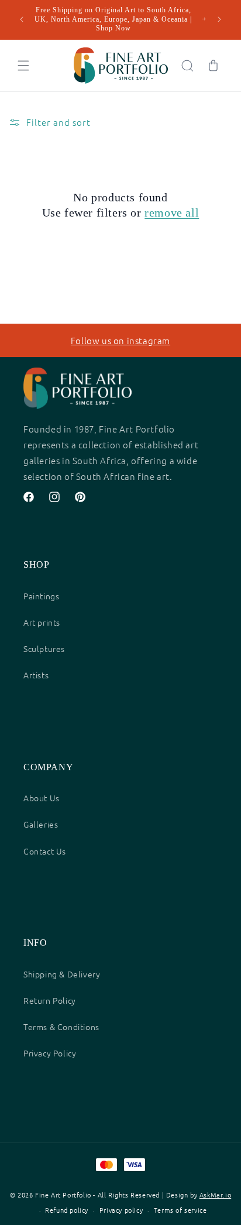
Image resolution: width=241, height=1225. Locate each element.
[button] (23, 66)
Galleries (40, 824)
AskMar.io (215, 1194)
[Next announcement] (219, 19)
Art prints (41, 622)
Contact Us (44, 851)
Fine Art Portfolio (63, 1194)
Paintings (41, 596)
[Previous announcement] (22, 19)
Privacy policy (121, 1209)
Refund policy (66, 1209)
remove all (171, 212)
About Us (41, 798)
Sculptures (44, 648)
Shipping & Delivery (61, 974)
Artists (36, 675)
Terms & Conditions (61, 1026)
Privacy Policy (49, 1053)
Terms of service (180, 1209)
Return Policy (49, 1000)
